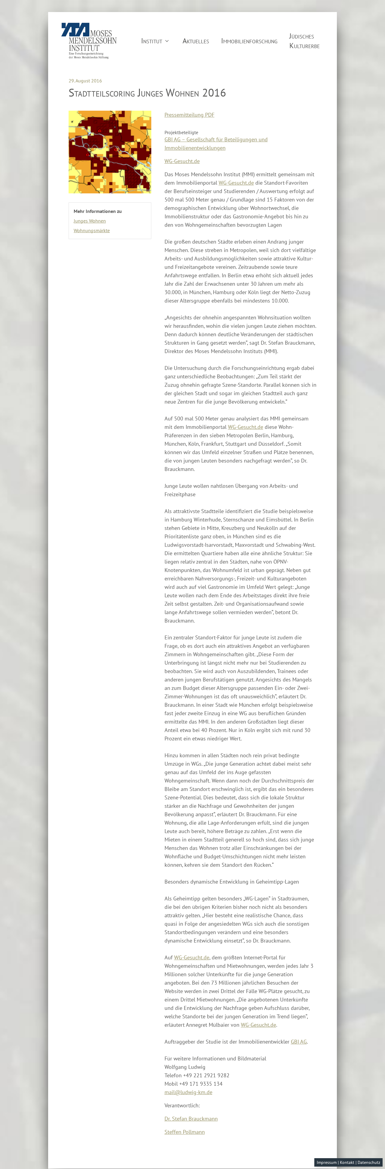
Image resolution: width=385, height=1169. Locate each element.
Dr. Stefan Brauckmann (191, 1118)
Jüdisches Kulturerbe (304, 40)
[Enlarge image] (110, 152)
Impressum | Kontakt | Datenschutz (348, 1162)
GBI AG (299, 1041)
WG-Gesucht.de (182, 161)
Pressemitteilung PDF (189, 114)
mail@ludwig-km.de (188, 1092)
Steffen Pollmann (185, 1131)
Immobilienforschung (249, 40)
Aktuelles (196, 40)
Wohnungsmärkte (92, 230)
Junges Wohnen (90, 221)
